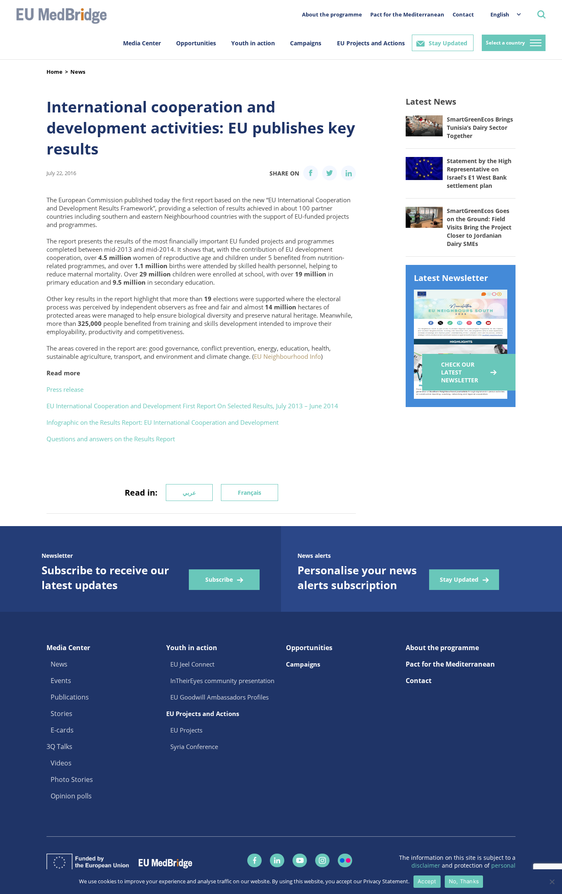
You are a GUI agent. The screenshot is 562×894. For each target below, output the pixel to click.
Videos (61, 763)
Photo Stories (72, 779)
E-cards (62, 730)
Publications (70, 697)
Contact (463, 14)
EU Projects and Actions (371, 43)
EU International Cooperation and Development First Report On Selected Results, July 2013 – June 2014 (192, 406)
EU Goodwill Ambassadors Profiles (219, 697)
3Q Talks (59, 746)
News (77, 71)
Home (54, 71)
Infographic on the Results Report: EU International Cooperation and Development (162, 422)
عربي (189, 492)
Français (249, 492)
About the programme (332, 14)
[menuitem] (501, 14)
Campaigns (305, 43)
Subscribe (219, 579)
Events (61, 680)
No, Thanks (464, 881)
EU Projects (186, 730)
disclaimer (426, 865)
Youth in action (253, 43)
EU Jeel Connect (192, 664)
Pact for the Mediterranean (407, 14)
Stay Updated (448, 43)
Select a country (505, 42)
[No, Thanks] (552, 882)
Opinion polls (71, 795)
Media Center (142, 43)
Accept (427, 881)
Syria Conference (194, 746)
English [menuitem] (499, 14)
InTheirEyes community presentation (222, 680)
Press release (65, 389)
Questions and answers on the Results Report (110, 439)
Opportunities (196, 43)
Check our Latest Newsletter (459, 372)
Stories (61, 713)
